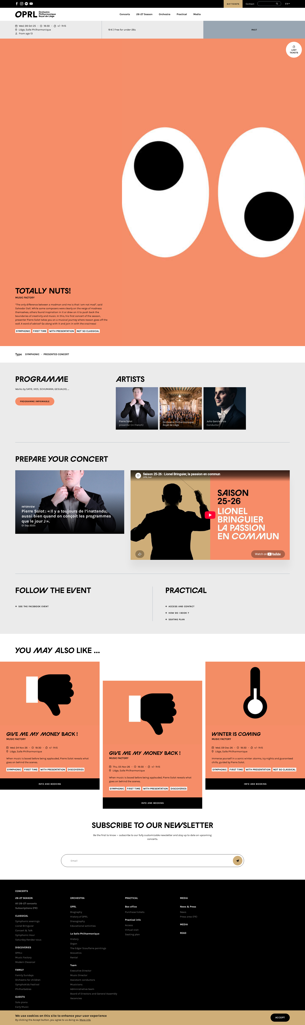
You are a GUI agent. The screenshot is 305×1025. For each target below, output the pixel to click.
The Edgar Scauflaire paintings (88, 948)
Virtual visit (132, 929)
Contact (250, 4)
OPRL (27, 14)
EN (286, 3)
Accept (280, 1017)
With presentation (61, 331)
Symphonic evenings (27, 921)
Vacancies (76, 998)
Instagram (21, 3)
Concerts (125, 14)
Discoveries (76, 769)
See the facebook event (33, 606)
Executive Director (80, 970)
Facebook (16, 3)
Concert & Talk (24, 930)
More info (85, 1019)
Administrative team (82, 989)
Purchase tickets (134, 912)
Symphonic (23, 331)
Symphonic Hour (25, 935)
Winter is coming (236, 734)
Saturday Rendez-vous (28, 939)
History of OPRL (79, 916)
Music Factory (24, 297)
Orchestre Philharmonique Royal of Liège (47, 14)
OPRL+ (18, 952)
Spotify (26, 3)
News (183, 912)
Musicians (76, 984)
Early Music (22, 1006)
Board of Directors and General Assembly (93, 993)
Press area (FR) (188, 916)
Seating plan (132, 934)
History (74, 939)
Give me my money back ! (42, 734)
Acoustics (75, 952)
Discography (77, 921)
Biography (76, 912)
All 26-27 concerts (26, 903)
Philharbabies (23, 989)
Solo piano (21, 1002)
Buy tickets (233, 4)
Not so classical (88, 331)
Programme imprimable (35, 401)
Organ (73, 943)
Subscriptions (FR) (26, 908)
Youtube (31, 3)
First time (39, 331)
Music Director (78, 975)
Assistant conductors (82, 979)
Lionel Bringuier (24, 925)
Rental (74, 957)
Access (129, 925)
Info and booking (50, 784)
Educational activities (83, 925)
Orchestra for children (28, 979)
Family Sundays (24, 975)
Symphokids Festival (27, 984)
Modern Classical (25, 962)
